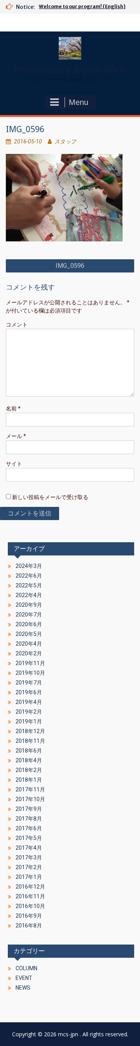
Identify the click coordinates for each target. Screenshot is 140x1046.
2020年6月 (29, 624)
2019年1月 (29, 721)
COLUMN (26, 968)
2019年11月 (30, 663)
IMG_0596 (70, 265)
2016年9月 (29, 916)
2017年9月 (29, 809)
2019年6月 (29, 692)
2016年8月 (29, 925)
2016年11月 (30, 896)
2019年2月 (29, 712)
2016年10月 (30, 906)
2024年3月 (29, 566)
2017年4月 (29, 848)
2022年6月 (29, 576)
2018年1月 (29, 780)
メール (16, 436)
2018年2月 (29, 770)
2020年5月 (29, 634)
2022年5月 (29, 585)
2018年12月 (30, 731)
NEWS (23, 988)
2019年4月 (29, 702)
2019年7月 (29, 682)
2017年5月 (29, 838)
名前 (13, 408)
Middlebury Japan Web (70, 69)
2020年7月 (29, 614)
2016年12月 (30, 887)
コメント (17, 324)
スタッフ (65, 141)
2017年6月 (29, 828)
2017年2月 (29, 867)
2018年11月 (30, 741)
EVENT (24, 978)
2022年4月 (29, 595)
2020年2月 (29, 653)
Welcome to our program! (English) (82, 6)
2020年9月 (29, 605)
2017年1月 (29, 877)
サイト (14, 464)
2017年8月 (29, 818)
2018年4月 (29, 760)
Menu (78, 102)
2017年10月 (30, 799)
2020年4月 (29, 644)
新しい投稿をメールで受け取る (50, 497)
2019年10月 (30, 673)
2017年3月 (29, 857)
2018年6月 (29, 750)
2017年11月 (30, 789)
